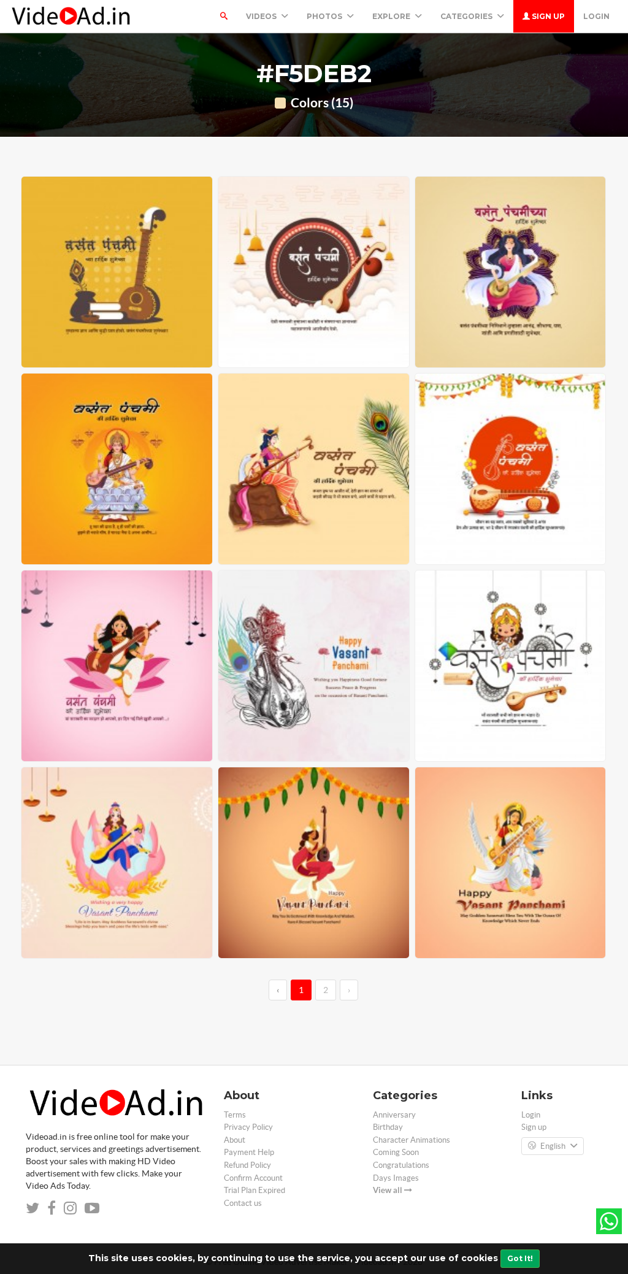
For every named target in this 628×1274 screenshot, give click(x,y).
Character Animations (411, 1140)
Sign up (547, 16)
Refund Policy (247, 1165)
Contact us (243, 1203)
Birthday (388, 1127)
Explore (392, 16)
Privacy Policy (248, 1127)
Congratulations (401, 1165)
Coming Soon (396, 1152)
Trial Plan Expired (254, 1190)
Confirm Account (253, 1178)
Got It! (520, 1258)
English (552, 1146)
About (234, 1140)
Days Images (396, 1178)
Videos (262, 16)
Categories (467, 16)
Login (596, 16)
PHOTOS (325, 16)
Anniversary (394, 1114)
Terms (235, 1114)
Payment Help (249, 1152)
